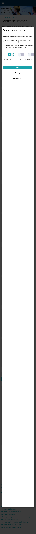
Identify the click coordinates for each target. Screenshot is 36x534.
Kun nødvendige (17, 78)
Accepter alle (17, 67)
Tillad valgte (17, 73)
